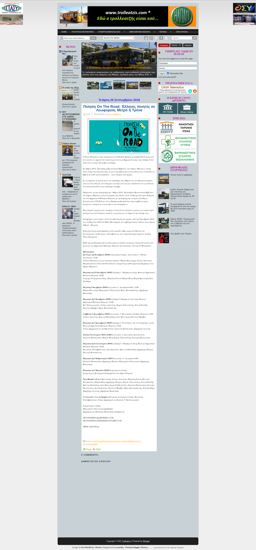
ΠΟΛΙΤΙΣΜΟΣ (129, 441)
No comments (114, 114)
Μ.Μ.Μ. (109, 441)
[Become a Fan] (161, 38)
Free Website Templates (175, 547)
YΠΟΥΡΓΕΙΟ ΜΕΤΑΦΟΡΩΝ (82, 32)
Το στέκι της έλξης (70, 88)
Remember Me (176, 73)
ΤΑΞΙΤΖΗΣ (66, 175)
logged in (173, 59)
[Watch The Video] (146, 38)
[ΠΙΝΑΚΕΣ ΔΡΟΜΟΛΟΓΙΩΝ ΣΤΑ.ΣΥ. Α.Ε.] (11, 8)
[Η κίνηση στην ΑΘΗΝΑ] (168, 113)
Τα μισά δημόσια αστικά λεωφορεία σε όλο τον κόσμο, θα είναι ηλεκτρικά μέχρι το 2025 (183, 207)
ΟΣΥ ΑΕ (120, 441)
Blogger (146, 541)
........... (151, 547)
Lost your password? (167, 77)
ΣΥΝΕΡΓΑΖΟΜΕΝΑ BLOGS (111, 32)
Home (64, 32)
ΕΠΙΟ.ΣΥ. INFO (69, 206)
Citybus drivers (69, 143)
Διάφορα (188, 45)
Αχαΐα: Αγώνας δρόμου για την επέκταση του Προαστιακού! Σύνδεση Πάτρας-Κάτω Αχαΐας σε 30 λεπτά (182, 193)
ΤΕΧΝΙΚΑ (165, 32)
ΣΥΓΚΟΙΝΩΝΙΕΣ (92, 444)
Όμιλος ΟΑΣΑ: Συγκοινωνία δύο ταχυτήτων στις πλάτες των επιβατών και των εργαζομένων (183, 222)
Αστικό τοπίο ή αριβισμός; (182, 175)
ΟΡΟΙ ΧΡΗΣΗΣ (182, 32)
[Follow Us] (156, 38)
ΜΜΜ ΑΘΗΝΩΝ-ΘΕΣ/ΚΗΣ (142, 32)
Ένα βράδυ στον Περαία (181, 234)
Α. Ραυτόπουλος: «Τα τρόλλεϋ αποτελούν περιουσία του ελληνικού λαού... (119, 67)
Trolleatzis (164, 45)
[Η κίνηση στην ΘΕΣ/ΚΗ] (187, 113)
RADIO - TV (176, 45)
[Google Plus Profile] (151, 38)
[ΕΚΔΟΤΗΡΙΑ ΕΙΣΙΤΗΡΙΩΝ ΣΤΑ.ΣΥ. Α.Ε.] (11, 20)
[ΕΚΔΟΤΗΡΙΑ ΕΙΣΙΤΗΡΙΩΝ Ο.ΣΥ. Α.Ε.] (244, 20)
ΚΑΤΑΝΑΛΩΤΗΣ (99, 441)
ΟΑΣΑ (114, 441)
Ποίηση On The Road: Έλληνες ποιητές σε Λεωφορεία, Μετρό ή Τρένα (119, 108)
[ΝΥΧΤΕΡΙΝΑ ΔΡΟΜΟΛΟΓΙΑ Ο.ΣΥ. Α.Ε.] (244, 8)
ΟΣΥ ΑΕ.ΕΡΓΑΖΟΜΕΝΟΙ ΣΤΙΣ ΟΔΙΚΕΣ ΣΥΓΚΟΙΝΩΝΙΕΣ (71, 115)
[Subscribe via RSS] (166, 38)
